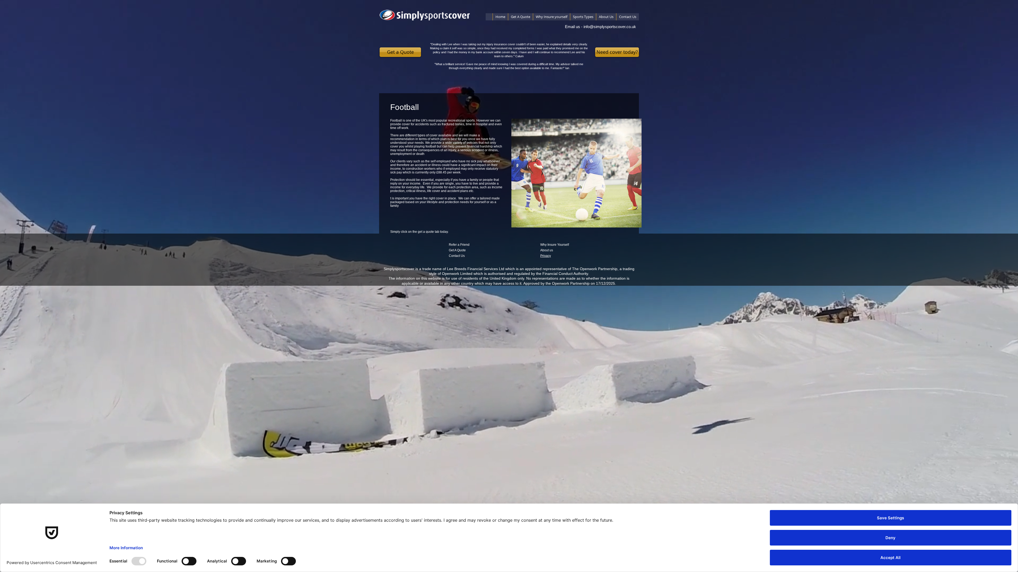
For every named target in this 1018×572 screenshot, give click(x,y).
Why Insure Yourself (554, 245)
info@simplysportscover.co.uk (609, 26)
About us (546, 250)
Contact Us (457, 256)
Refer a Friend (459, 245)
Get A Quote (457, 250)
